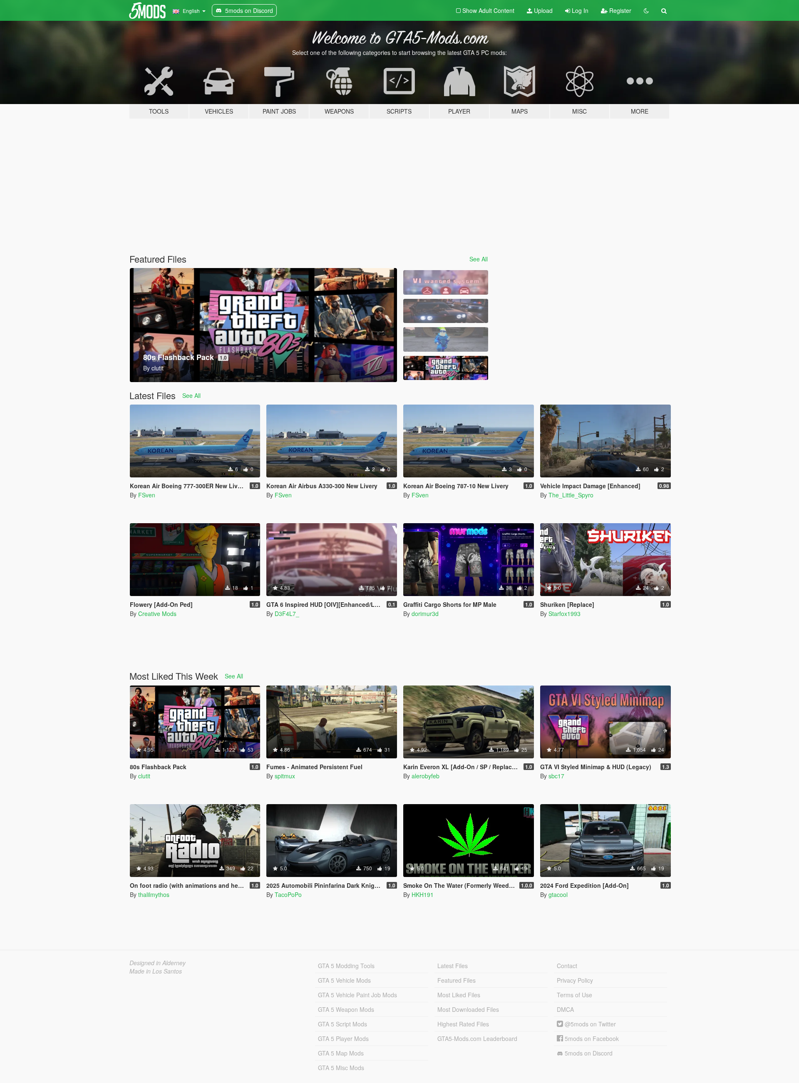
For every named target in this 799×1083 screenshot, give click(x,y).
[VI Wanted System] (445, 282)
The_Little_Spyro (570, 495)
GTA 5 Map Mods (341, 1053)
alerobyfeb (425, 776)
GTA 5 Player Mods (343, 1038)
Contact (567, 965)
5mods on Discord (588, 1053)
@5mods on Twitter (589, 1024)
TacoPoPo (288, 894)
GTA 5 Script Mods (342, 1024)
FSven (146, 495)
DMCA (565, 1009)
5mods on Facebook (591, 1038)
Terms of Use (574, 995)
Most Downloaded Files (468, 1009)
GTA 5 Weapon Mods (346, 1009)
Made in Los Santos (155, 971)
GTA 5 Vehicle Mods (344, 980)
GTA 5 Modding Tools (346, 965)
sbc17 (556, 776)
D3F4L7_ (287, 613)
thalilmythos (153, 894)
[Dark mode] (646, 10)
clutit (144, 776)
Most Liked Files (458, 995)
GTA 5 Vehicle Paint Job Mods (357, 995)
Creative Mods (157, 613)
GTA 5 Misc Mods (341, 1067)
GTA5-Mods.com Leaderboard (477, 1038)
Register (619, 10)
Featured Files (456, 980)
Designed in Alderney (157, 963)
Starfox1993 (564, 613)
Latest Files (452, 965)
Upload (542, 10)
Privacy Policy (575, 980)
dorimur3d (425, 613)
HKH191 (423, 894)
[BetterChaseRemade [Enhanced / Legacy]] (445, 311)
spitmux (285, 776)
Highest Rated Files (463, 1024)
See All (478, 259)
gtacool (558, 894)
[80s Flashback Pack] (445, 368)
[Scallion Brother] (445, 339)
